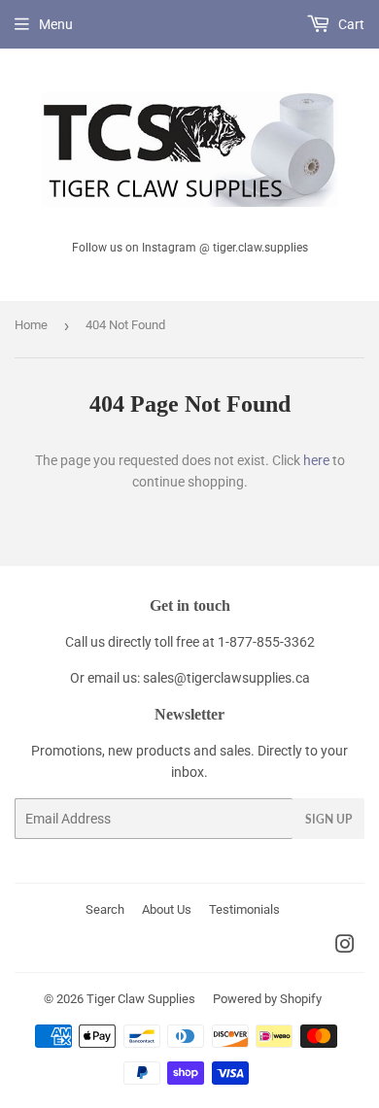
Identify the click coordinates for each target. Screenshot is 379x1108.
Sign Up (328, 819)
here (316, 460)
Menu (56, 24)
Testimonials (244, 909)
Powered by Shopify (267, 998)
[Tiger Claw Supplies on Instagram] (345, 947)
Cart (349, 24)
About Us (166, 909)
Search (105, 909)
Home (31, 325)
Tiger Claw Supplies (140, 998)
